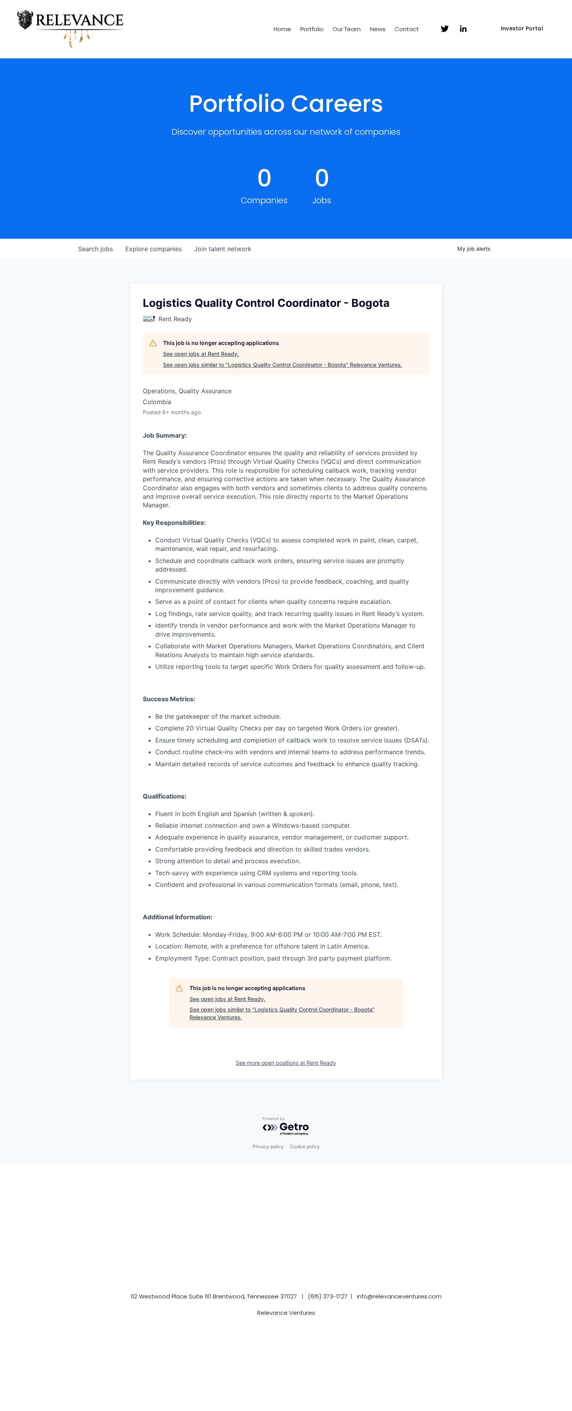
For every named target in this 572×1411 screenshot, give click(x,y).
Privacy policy (268, 1146)
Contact (407, 29)
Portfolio (312, 29)
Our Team (347, 29)
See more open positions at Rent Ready (286, 1062)
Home (282, 29)
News (378, 29)
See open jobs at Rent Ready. (201, 353)
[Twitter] (444, 28)
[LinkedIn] (463, 28)
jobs (95, 249)
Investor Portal (522, 28)
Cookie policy (305, 1146)
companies (153, 249)
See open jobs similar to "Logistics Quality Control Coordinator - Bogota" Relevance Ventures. (282, 364)
